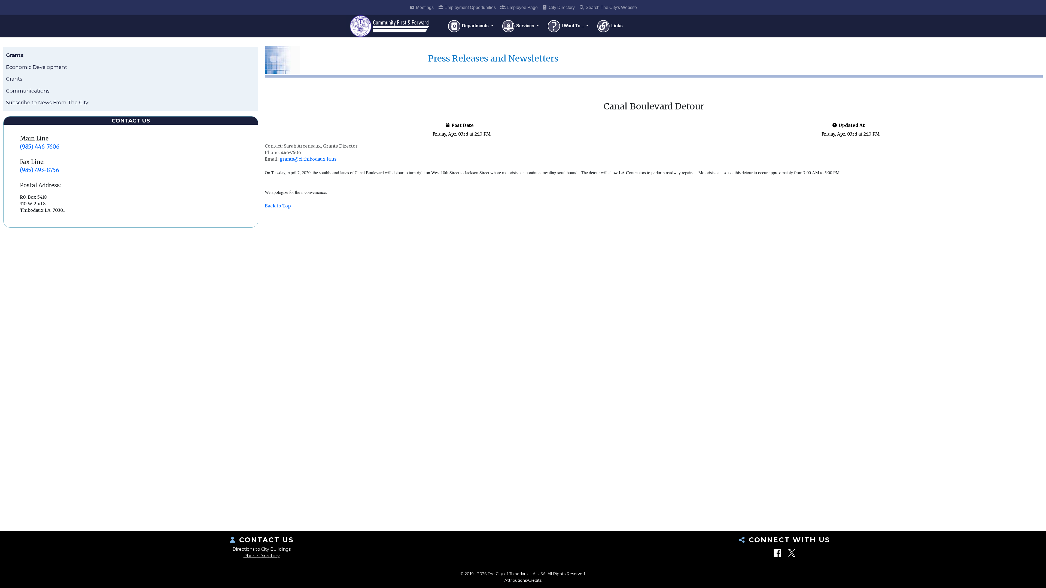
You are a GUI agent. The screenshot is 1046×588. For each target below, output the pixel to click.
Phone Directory (262, 555)
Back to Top (278, 206)
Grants (14, 79)
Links (616, 25)
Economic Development (36, 67)
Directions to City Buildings (262, 549)
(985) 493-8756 (39, 170)
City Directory (561, 7)
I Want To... (573, 25)
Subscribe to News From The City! (48, 102)
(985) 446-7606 (39, 146)
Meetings (424, 7)
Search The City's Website (611, 7)
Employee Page (522, 7)
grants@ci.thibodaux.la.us (308, 159)
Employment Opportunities (469, 7)
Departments (475, 25)
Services (525, 25)
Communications (28, 91)
